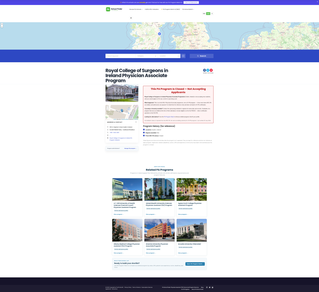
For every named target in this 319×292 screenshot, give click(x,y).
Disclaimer (114, 289)
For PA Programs (185, 289)
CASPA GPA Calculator (152, 9)
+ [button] (1, 24)
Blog (202, 287)
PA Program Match (169, 116)
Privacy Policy (128, 287)
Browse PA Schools (135, 9)
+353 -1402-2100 (114, 132)
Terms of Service (136, 287)
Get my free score (191, 2)
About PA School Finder (197, 289)
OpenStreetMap (305, 49)
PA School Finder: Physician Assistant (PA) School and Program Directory (180, 287)
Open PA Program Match (195, 264)
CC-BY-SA (316, 49)
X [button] (317, 1)
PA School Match (187, 9)
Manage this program (130, 148)
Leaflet (295, 49)
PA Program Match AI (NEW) (171, 9)
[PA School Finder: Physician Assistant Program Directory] (117, 9)
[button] (212, 13)
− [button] (1, 26)
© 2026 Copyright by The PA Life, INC (114, 287)
